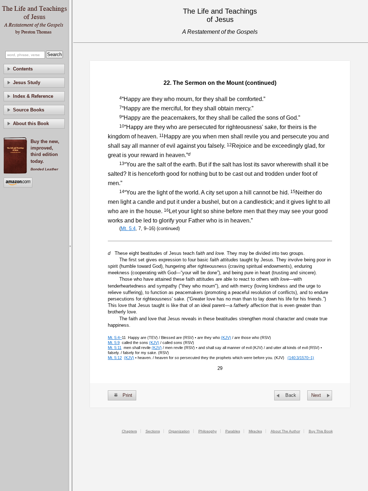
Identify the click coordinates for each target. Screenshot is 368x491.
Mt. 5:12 (115, 357)
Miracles (255, 431)
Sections (153, 431)
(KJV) (226, 337)
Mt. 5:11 (114, 347)
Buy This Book (321, 431)
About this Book (31, 123)
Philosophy (207, 431)
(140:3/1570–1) (301, 357)
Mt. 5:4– (115, 337)
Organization (179, 431)
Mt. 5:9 (114, 342)
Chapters (129, 431)
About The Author (285, 431)
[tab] (34, 69)
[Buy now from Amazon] (18, 183)
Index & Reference (33, 96)
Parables (232, 431)
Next (316, 395)
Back (290, 395)
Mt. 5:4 (128, 228)
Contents (23, 69)
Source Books (28, 110)
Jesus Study (26, 82)
